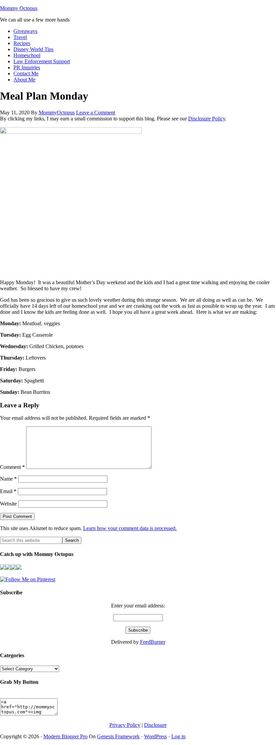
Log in (178, 736)
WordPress (155, 736)
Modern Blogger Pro (65, 736)
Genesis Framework (118, 736)
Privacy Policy (124, 725)
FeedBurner (152, 642)
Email (8, 491)
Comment (12, 467)
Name (8, 479)
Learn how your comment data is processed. (130, 528)
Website (8, 504)
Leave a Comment (95, 112)
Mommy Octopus (18, 8)
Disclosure (155, 725)
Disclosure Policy (206, 118)
